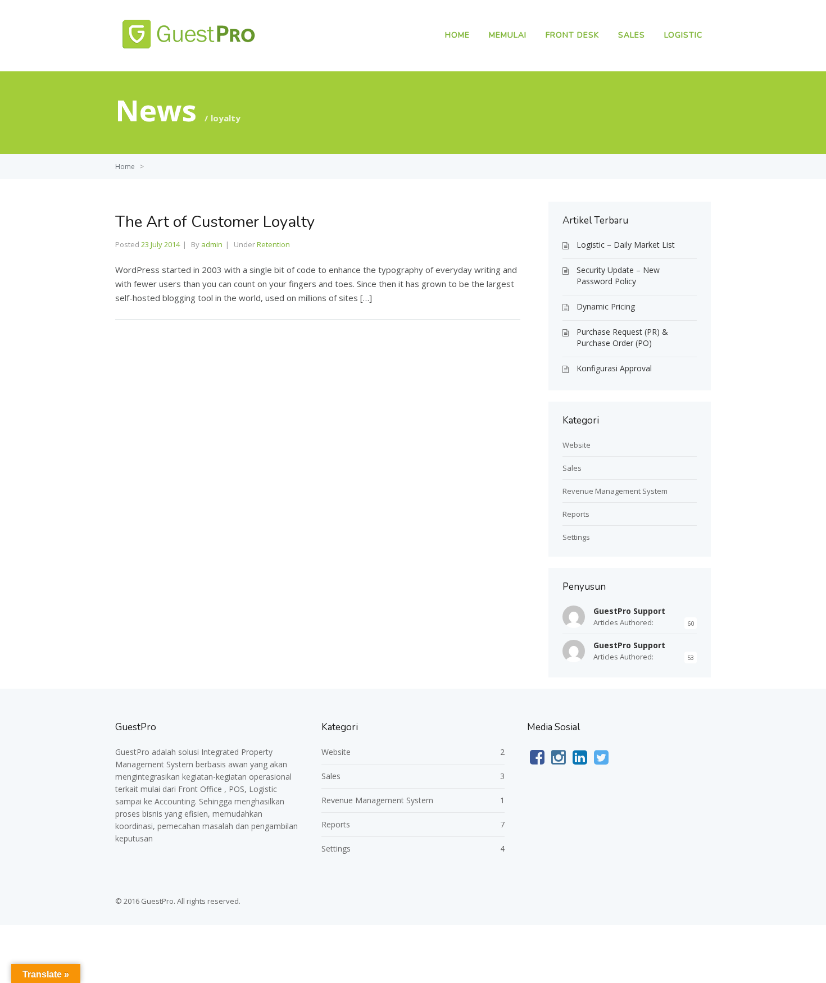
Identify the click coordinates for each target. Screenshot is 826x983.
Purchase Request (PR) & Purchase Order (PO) (622, 337)
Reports (575, 514)
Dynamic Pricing (606, 306)
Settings (576, 537)
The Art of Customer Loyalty (215, 222)
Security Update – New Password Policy (618, 275)
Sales (631, 35)
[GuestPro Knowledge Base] (191, 50)
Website (576, 445)
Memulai (508, 35)
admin (212, 244)
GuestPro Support (629, 611)
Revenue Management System (615, 491)
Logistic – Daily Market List (626, 244)
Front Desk (572, 35)
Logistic (683, 35)
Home (457, 35)
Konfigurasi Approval (614, 368)
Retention (273, 244)
